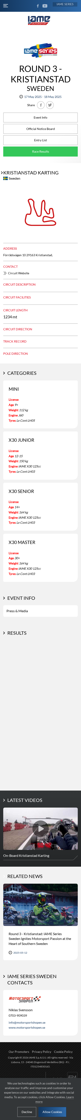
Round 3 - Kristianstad (41, 73)
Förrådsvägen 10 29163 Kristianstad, (28, 255)
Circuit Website (18, 273)
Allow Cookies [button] (52, 1112)
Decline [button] (27, 1112)
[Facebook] (41, 105)
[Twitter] (50, 105)
